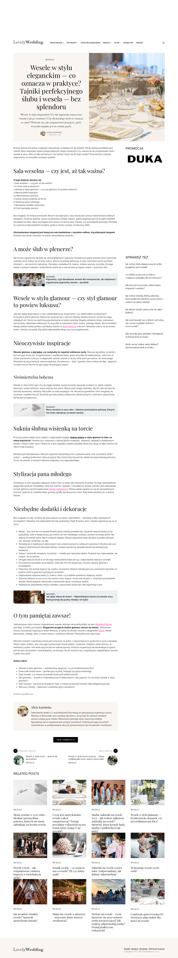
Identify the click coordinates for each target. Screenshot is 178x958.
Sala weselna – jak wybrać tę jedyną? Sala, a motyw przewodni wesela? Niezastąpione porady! (64, 684)
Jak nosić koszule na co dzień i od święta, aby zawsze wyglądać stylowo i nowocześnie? (144, 323)
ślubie (101, 630)
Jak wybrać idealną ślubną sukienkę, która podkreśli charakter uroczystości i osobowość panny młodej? (144, 298)
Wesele (50, 59)
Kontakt (127, 948)
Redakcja (134, 948)
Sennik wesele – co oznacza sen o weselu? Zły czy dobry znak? (69, 871)
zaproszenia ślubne (68, 584)
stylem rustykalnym (58, 489)
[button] (163, 42)
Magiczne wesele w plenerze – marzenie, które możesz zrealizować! (69, 917)
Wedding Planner (103, 624)
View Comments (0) (65, 739)
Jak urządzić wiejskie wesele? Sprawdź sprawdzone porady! (25, 917)
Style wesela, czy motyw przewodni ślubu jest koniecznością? (48, 674)
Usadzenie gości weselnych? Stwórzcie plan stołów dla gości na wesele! (147, 917)
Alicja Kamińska (54, 132)
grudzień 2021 (27, 694)
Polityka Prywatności (157, 948)
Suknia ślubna (77, 437)
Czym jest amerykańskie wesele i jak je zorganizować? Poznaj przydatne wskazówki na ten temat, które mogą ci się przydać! (69, 823)
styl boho (37, 352)
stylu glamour (69, 326)
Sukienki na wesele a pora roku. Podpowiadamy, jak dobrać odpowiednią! (107, 871)
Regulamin (144, 948)
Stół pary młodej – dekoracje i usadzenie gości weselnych (47, 687)
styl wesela (34, 569)
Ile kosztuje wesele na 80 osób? (145, 869)
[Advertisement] (89, 18)
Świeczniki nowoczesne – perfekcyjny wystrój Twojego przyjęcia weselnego (55, 671)
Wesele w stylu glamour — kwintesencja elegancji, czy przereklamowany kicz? (56, 668)
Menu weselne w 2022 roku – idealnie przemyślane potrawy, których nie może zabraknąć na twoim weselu (30, 819)
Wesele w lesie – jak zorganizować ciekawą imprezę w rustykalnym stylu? (27, 872)
